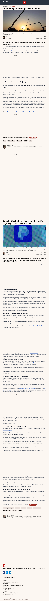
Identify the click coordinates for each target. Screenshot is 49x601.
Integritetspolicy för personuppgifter (11, 582)
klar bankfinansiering (25, 323)
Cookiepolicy (5, 583)
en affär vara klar (34, 353)
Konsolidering (6, 510)
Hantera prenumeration (8, 576)
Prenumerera (33, 137)
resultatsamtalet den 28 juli (22, 482)
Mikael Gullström (11, 515)
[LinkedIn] (10, 572)
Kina (4, 140)
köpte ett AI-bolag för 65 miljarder (27, 388)
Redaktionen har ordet (7, 589)
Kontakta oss (5, 579)
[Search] (43, 2)
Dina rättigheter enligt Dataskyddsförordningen (13, 585)
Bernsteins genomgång (38, 362)
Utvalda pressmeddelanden (9, 577)
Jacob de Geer (37, 508)
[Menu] (45, 2)
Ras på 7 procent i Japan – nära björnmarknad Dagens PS (20, 111)
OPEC (25, 140)
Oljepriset (19, 140)
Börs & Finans (12, 6)
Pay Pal (14, 510)
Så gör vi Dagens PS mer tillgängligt (11, 593)
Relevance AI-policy (7, 586)
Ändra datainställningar (8, 594)
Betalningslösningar (8, 508)
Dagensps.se (5, 6)
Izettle (29, 508)
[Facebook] (4, 572)
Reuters (13, 51)
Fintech (11, 218)
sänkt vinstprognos (7, 430)
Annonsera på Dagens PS (8, 588)
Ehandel (17, 508)
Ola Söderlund (10, 145)
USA (31, 140)
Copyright (5, 580)
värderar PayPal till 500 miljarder (35, 325)
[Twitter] (7, 572)
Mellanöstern (11, 140)
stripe (20, 510)
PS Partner (5, 591)
